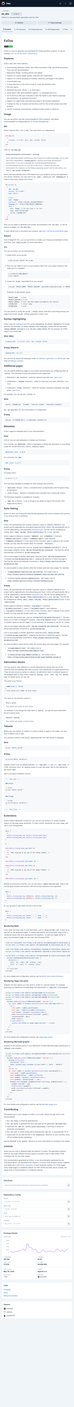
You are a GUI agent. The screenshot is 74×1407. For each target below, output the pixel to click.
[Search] (65, 3)
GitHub (6, 1292)
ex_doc (5, 13)
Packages (6, 10)
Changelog (7, 1289)
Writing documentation (11, 1296)
